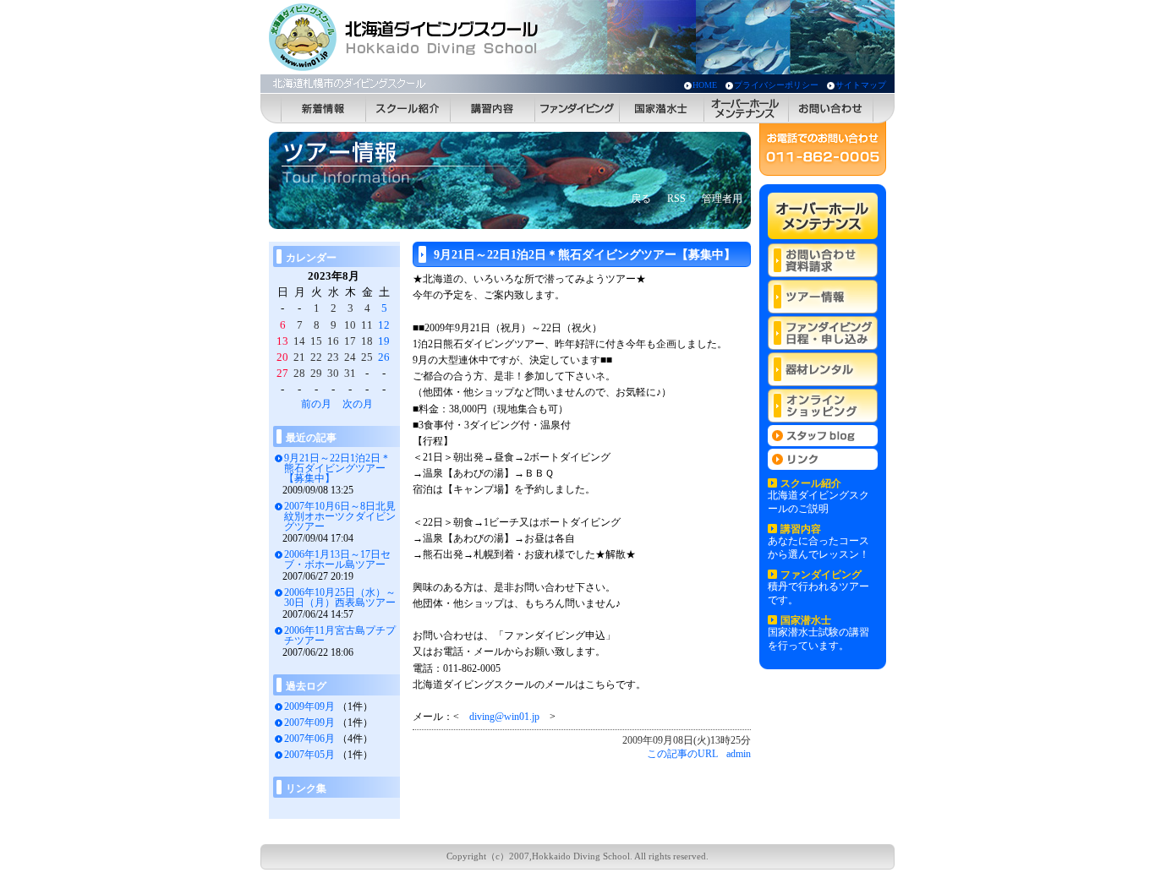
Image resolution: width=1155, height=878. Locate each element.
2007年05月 (309, 755)
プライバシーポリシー (776, 85)
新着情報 (324, 108)
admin (738, 754)
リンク (823, 459)
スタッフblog (823, 435)
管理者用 (722, 199)
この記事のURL (682, 754)
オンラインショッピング (823, 406)
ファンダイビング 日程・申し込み (823, 333)
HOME (704, 85)
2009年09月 (309, 706)
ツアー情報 (823, 297)
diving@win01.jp (504, 717)
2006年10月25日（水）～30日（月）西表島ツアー (340, 597)
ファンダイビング (577, 108)
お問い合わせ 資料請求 (823, 260)
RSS (676, 199)
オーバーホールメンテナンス (746, 108)
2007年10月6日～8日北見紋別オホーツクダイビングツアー (340, 516)
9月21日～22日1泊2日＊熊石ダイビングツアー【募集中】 (337, 468)
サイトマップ (860, 85)
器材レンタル (823, 369)
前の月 (316, 404)
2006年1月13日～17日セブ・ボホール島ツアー (337, 559)
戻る (641, 199)
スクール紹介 (408, 108)
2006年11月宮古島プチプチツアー (340, 635)
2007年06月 (309, 738)
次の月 (357, 404)
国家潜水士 (662, 108)
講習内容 (493, 108)
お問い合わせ (831, 108)
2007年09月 (309, 722)
